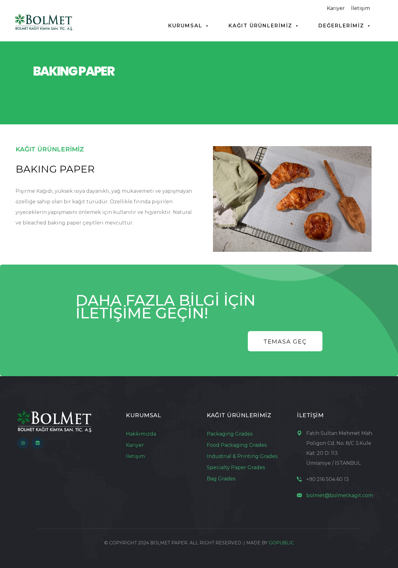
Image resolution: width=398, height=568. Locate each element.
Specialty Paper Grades (236, 467)
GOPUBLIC (281, 543)
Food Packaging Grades (236, 445)
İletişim (360, 8)
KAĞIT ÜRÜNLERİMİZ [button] (260, 26)
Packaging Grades (229, 434)
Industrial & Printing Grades (242, 456)
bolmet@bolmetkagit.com (339, 495)
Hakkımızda (141, 434)
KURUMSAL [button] (185, 26)
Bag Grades (221, 479)
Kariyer (336, 8)
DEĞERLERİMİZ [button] (341, 26)
